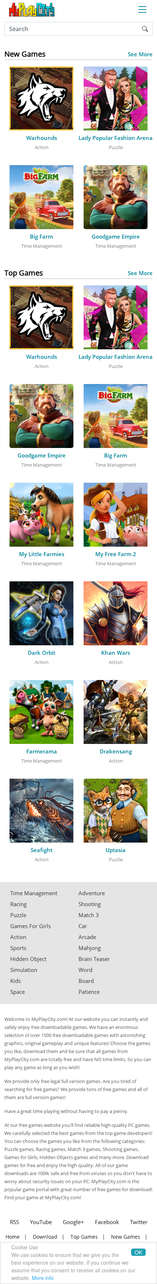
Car (82, 926)
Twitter (139, 1222)
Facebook (107, 1222)
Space (17, 992)
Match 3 (88, 915)
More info (43, 1277)
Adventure (91, 893)
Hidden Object (28, 959)
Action (18, 937)
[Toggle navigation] (142, 9)
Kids (15, 981)
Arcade (87, 937)
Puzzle (18, 915)
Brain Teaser (94, 959)
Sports (18, 948)
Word (85, 970)
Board (86, 981)
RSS (14, 1222)
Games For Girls (30, 926)
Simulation (23, 970)
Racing (18, 904)
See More (140, 54)
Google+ (73, 1222)
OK (138, 1252)
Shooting (89, 904)
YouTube (41, 1222)
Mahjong (89, 948)
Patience (89, 992)
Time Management (33, 893)
